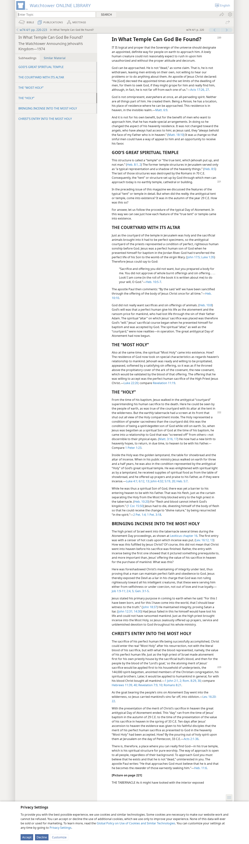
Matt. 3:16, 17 (168, 439)
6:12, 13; (144, 481)
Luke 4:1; (132, 481)
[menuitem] (230, 14)
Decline (42, 837)
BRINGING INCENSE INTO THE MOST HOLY (47, 108)
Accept (27, 837)
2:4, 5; (130, 591)
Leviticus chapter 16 (183, 536)
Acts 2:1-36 (191, 739)
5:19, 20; (170, 481)
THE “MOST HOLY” (31, 88)
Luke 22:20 (131, 383)
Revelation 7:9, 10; (150, 685)
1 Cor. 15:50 (135, 506)
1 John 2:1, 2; (173, 681)
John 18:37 (150, 607)
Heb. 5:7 (182, 481)
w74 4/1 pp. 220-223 (33, 30)
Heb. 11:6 (200, 768)
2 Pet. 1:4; (139, 515)
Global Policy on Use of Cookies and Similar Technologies (136, 823)
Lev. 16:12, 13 (204, 540)
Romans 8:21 (172, 685)
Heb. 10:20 (141, 502)
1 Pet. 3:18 (153, 515)
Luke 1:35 (207, 257)
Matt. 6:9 (161, 110)
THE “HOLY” (26, 98)
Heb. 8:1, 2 (134, 165)
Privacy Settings (60, 828)
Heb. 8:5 (209, 169)
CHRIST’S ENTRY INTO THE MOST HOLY (45, 119)
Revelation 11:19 (164, 383)
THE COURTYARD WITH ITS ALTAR (41, 77)
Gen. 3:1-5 (141, 591)
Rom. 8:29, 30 (191, 681)
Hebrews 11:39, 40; (125, 685)
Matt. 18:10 (176, 135)
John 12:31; (125, 611)
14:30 (137, 611)
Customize (59, 837)
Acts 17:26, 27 (199, 90)
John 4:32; (157, 481)
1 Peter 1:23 (133, 448)
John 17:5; (194, 257)
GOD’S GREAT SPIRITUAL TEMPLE (41, 67)
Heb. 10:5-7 (153, 282)
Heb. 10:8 (205, 305)
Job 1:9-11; (119, 591)
